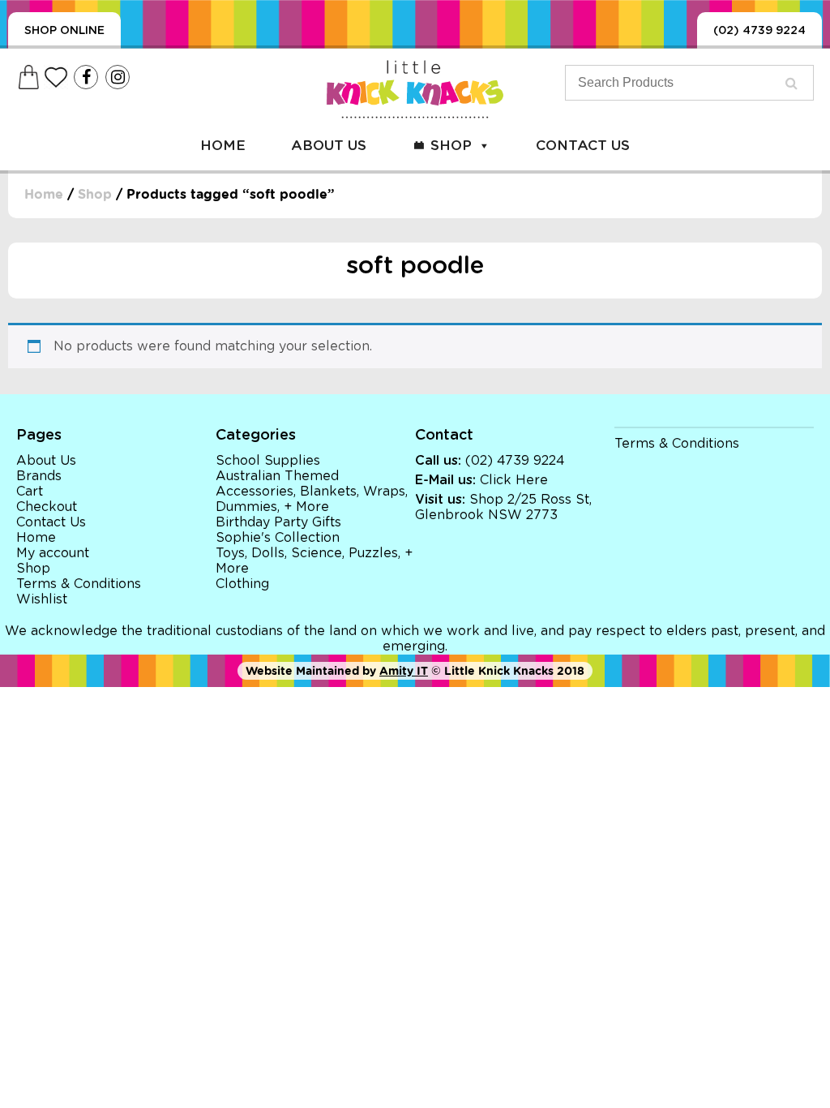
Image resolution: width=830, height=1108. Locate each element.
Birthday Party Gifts (278, 522)
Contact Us (583, 145)
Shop (451, 145)
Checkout (46, 506)
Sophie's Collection (278, 537)
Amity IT (403, 670)
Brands (39, 476)
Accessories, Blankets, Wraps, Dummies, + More (312, 499)
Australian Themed (277, 476)
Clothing (242, 584)
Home (223, 145)
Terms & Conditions (78, 584)
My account (52, 553)
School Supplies (268, 460)
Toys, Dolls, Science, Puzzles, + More (314, 561)
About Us (328, 145)
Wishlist (41, 599)
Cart (29, 491)
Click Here (514, 480)
